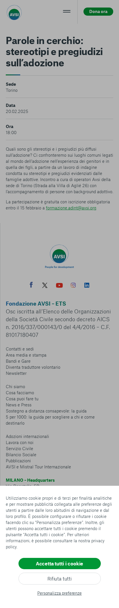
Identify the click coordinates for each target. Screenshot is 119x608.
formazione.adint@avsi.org (71, 207)
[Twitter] (44, 286)
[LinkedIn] (86, 286)
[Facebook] (31, 285)
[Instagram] (73, 286)
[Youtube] (59, 286)
